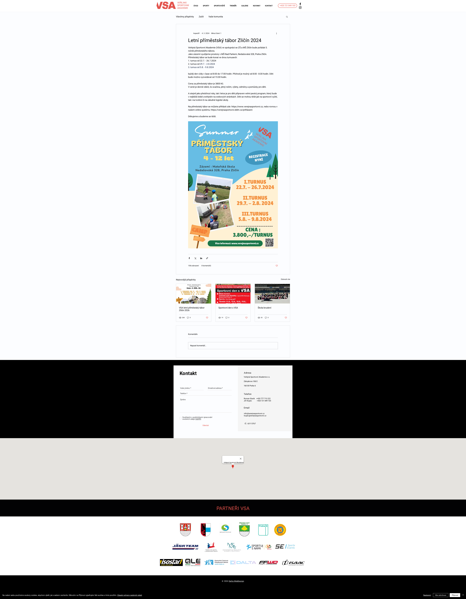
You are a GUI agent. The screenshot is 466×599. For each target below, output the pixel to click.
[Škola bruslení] (272, 294)
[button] (287, 17)
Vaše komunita (215, 16)
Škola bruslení (264, 307)
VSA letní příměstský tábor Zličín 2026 (191, 309)
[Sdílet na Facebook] (189, 258)
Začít (201, 16)
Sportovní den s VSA (228, 307)
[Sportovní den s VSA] (233, 294)
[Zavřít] (463, 595)
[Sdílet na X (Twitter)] (195, 258)
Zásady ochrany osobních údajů (129, 595)
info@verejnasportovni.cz (254, 413)
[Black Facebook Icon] (300, 4)
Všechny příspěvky (185, 16)
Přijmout (455, 595)
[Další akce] (276, 33)
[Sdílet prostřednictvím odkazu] (207, 258)
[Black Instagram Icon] (300, 7)
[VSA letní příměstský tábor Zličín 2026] (193, 294)
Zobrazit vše (285, 279)
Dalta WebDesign (236, 581)
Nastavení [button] (427, 595)
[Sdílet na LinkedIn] (201, 258)
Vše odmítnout (440, 595)
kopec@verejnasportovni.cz (255, 416)
